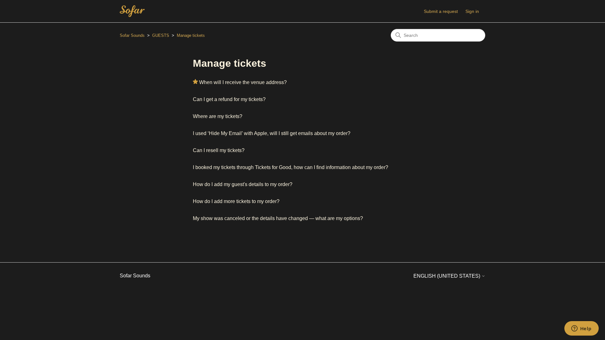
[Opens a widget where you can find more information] (581, 329)
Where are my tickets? (217, 116)
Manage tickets (191, 35)
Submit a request (441, 11)
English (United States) (447, 276)
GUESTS (160, 35)
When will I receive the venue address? (243, 82)
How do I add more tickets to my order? (236, 201)
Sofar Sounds (132, 35)
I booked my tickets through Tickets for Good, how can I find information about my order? (290, 167)
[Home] (132, 11)
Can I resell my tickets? (219, 150)
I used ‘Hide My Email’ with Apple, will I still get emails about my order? (271, 133)
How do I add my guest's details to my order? (242, 184)
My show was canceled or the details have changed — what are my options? (278, 218)
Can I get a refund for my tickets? (229, 99)
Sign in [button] (472, 11)
